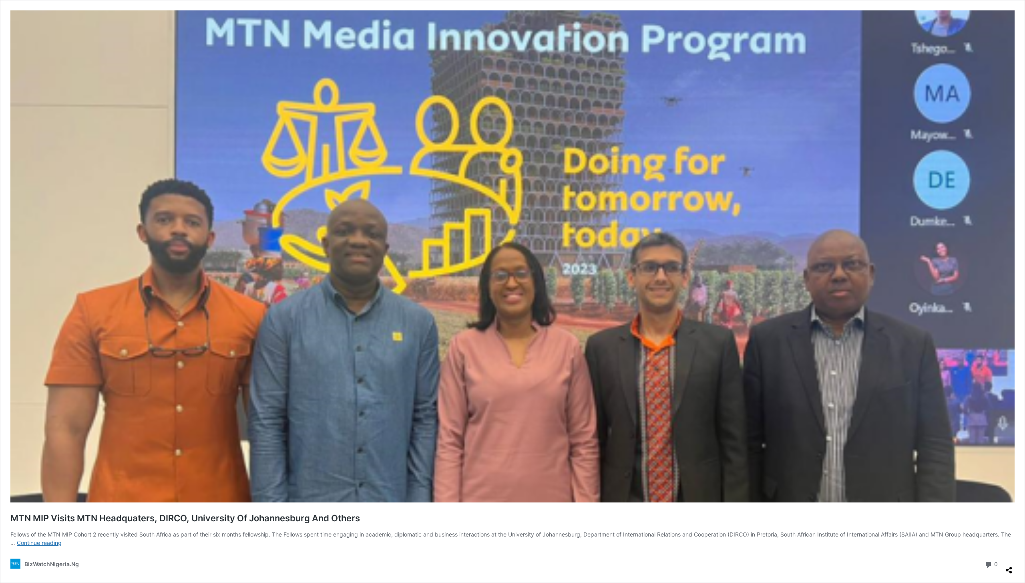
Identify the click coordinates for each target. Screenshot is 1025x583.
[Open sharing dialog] (1009, 567)
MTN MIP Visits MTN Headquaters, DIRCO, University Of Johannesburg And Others (185, 518)
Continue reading (39, 542)
